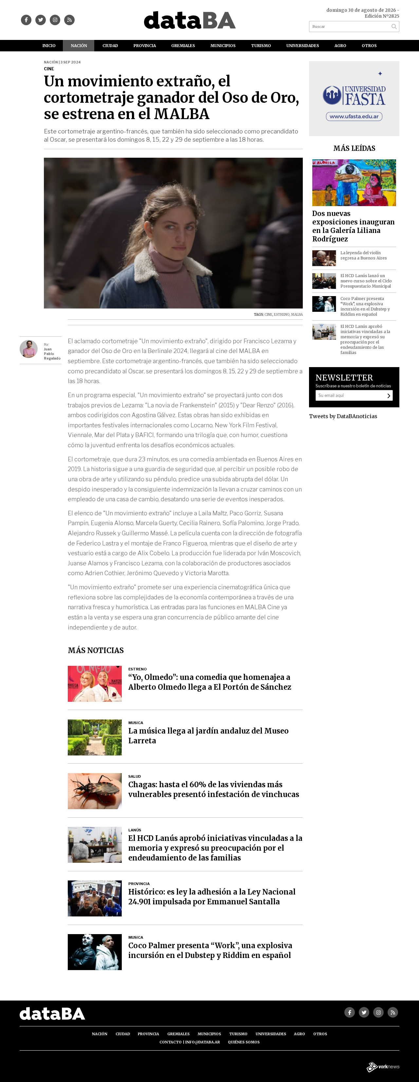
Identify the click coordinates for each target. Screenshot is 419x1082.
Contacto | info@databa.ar (189, 1042)
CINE (268, 314)
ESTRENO (281, 314)
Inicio (49, 45)
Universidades (302, 45)
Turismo (261, 45)
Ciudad (110, 45)
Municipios (223, 45)
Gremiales (183, 45)
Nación (79, 45)
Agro (340, 45)
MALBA (297, 314)
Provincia (145, 45)
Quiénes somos (244, 1042)
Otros (369, 45)
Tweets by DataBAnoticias (343, 416)
